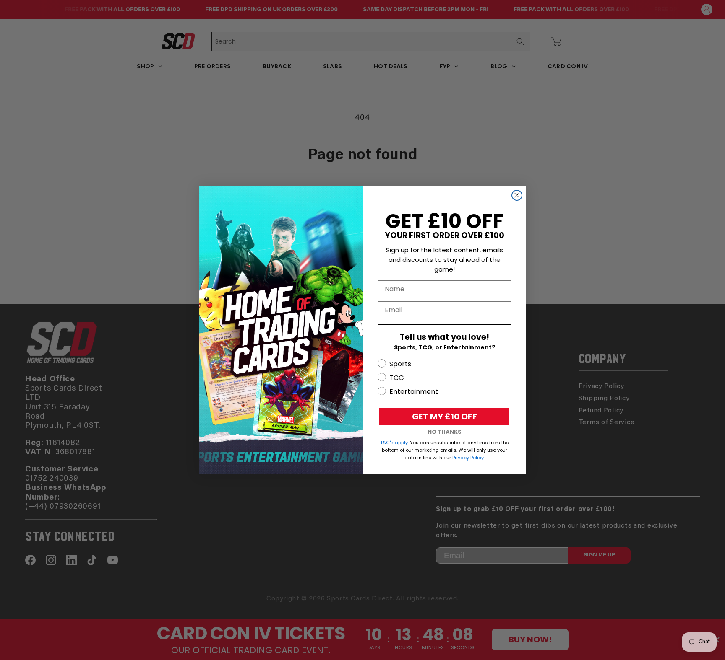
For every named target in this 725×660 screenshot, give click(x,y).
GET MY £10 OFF (444, 416)
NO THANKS (445, 432)
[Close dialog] (517, 195)
